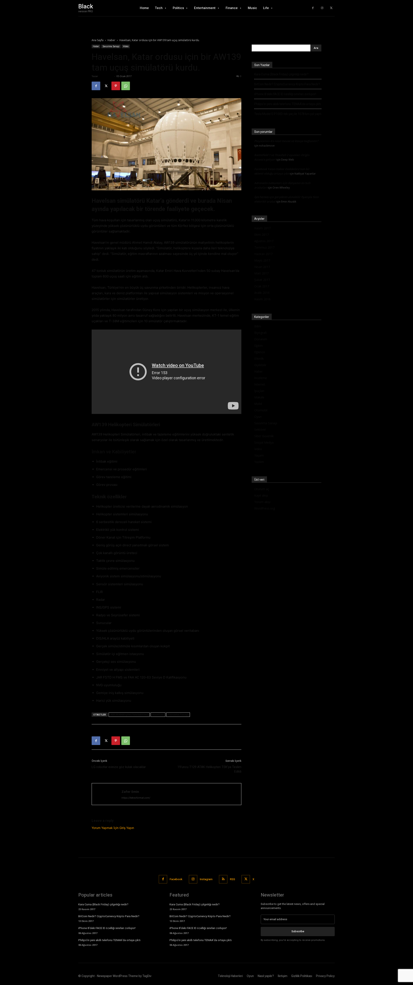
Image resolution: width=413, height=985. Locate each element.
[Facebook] (312, 8)
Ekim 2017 (261, 234)
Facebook (176, 879)
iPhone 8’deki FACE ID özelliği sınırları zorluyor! (285, 94)
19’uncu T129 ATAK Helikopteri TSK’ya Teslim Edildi (209, 769)
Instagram (206, 879)
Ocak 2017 (261, 286)
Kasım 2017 (262, 228)
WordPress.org (264, 508)
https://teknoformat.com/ (136, 797)
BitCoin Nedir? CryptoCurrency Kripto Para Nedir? (287, 84)
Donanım (260, 339)
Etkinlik (259, 358)
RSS (232, 879)
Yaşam (259, 455)
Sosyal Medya (264, 442)
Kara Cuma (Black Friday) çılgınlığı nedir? (281, 74)
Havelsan (158, 714)
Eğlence (259, 352)
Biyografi (260, 333)
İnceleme (260, 378)
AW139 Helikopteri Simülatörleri (129, 714)
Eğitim (258, 346)
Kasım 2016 (262, 299)
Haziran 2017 (263, 254)
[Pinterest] (115, 86)
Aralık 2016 (262, 293)
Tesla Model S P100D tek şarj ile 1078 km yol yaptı (287, 114)
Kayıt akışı (261, 495)
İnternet (259, 384)
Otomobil (260, 410)
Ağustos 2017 (263, 241)
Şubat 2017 (262, 280)
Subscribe (297, 931)
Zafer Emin (106, 76)
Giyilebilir (260, 365)
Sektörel (260, 429)
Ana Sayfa (97, 40)
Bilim (257, 326)
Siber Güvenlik (264, 436)
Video (125, 46)
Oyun (258, 417)
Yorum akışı (262, 502)
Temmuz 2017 (264, 247)
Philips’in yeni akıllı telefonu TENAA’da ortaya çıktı (287, 104)
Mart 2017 (261, 273)
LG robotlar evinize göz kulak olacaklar (119, 767)
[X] (331, 8)
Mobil (258, 404)
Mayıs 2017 (262, 260)
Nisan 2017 (262, 267)
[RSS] (223, 879)
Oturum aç (261, 489)
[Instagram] (322, 8)
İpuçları (259, 391)
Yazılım (259, 462)
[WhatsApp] (125, 86)
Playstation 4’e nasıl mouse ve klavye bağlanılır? (286, 141)
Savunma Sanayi (111, 46)
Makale (259, 397)
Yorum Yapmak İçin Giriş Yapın (113, 828)
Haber (111, 40)
